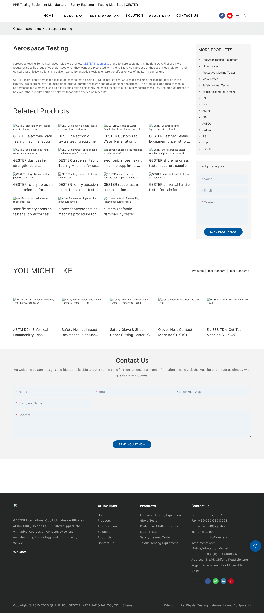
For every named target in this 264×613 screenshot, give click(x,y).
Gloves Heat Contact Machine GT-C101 (175, 332)
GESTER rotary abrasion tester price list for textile (33, 187)
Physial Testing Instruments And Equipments (218, 605)
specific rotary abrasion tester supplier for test (32, 211)
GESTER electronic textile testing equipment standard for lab (78, 139)
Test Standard (217, 270)
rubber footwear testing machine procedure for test (78, 212)
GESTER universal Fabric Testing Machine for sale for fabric (78, 163)
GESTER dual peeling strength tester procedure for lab (30, 163)
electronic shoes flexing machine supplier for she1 (123, 163)
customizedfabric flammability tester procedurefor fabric (120, 212)
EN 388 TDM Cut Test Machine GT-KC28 (225, 332)
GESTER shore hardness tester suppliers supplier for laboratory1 (169, 163)
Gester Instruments (27, 29)
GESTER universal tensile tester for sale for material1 (169, 187)
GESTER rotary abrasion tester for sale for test (78, 187)
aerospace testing (59, 29)
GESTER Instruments (96, 63)
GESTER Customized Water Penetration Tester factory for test (122, 139)
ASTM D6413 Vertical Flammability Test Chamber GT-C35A (30, 332)
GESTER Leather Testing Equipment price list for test (169, 139)
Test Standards (239, 270)
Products (198, 270)
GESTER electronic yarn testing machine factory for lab (32, 139)
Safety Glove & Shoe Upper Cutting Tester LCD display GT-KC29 (131, 332)
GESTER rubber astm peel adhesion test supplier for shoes (121, 187)
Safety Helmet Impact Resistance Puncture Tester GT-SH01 (79, 332)
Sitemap (129, 605)
